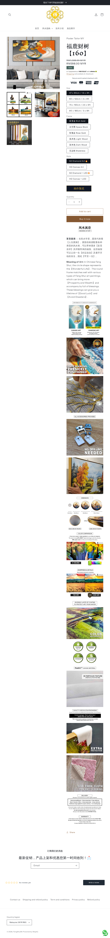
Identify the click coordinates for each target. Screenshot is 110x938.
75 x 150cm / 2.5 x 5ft (80, 105)
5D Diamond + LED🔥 (79, 173)
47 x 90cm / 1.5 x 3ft (79, 93)
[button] (10, 15)
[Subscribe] (76, 865)
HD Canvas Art (76, 167)
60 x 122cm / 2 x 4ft (79, 99)
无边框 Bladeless (77, 151)
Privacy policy (78, 899)
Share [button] (72, 832)
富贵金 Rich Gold (77, 121)
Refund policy (93, 899)
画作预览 (79, 188)
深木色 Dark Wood (78, 145)
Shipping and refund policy (35, 899)
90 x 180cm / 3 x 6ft (79, 111)
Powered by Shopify (30, 932)
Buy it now (84, 219)
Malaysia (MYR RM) (18, 922)
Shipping (70, 74)
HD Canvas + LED (77, 179)
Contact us (15, 899)
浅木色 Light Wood (78, 139)
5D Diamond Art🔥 (78, 161)
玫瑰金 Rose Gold (77, 133)
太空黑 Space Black (78, 127)
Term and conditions (59, 899)
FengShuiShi (18, 932)
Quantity (70, 197)
